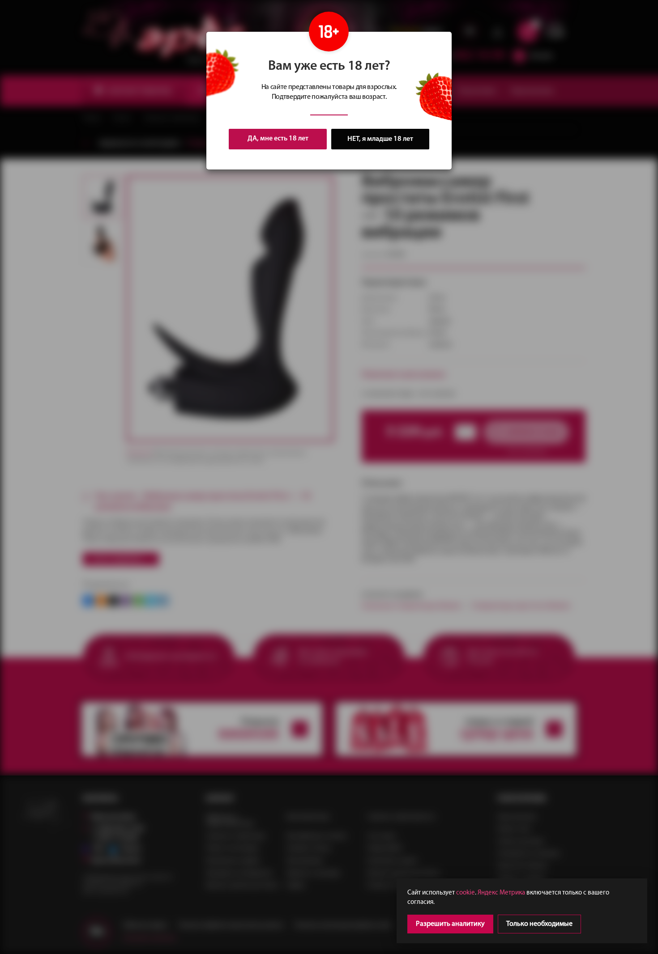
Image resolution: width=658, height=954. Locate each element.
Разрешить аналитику (450, 924)
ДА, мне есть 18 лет (278, 138)
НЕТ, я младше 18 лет (380, 139)
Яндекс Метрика (501, 893)
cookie (465, 893)
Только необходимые (539, 924)
